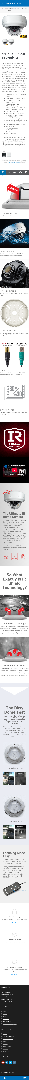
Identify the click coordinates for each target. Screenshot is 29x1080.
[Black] (4, 155)
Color (3, 151)
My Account (5, 1078)
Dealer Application (14, 162)
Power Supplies (7, 1046)
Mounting (5, 1044)
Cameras (16, 8)
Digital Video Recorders (8, 1036)
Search (14, 1078)
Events (4, 1016)
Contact (5, 1014)
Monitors (5, 1041)
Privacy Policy (6, 1019)
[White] (9, 155)
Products (10, 8)
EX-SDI (22, 8)
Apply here (14, 922)
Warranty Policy (6, 1021)
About (4, 1011)
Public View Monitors (8, 1039)
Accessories (6, 1051)
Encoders (5, 1049)
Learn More (14, 947)
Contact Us (14, 974)
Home (5, 8)
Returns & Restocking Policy (10, 1024)
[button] (4, 154)
